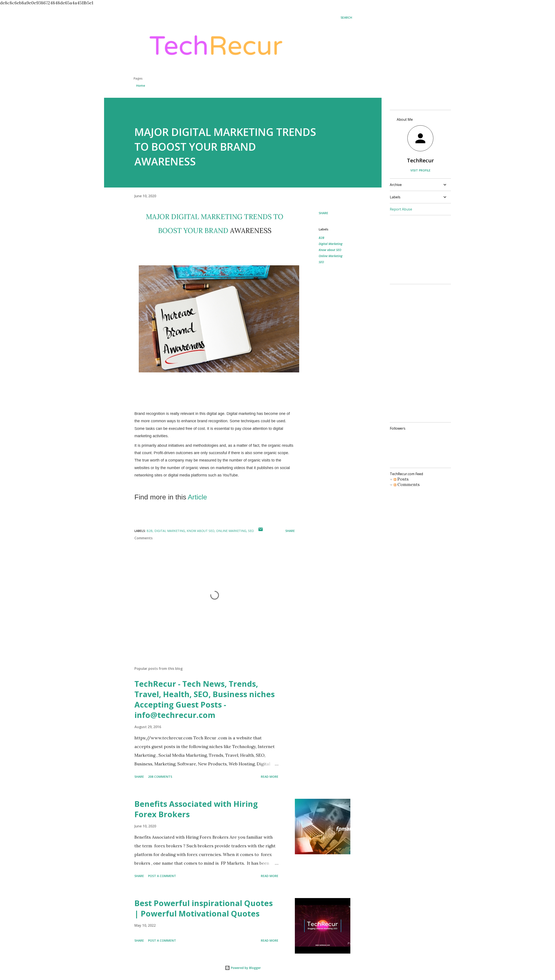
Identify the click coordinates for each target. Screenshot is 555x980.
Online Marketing (330, 256)
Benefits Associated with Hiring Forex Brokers (196, 809)
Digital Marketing (330, 244)
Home (140, 85)
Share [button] (323, 213)
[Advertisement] (422, 353)
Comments (408, 484)
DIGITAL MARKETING (206, 216)
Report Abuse (401, 209)
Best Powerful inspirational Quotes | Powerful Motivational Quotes (203, 908)
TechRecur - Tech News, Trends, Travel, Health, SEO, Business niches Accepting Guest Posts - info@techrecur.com (204, 699)
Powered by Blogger (245, 968)
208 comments (160, 777)
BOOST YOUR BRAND (193, 230)
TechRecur (420, 160)
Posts (402, 479)
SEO (321, 262)
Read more (269, 777)
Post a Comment (162, 876)
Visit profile (420, 170)
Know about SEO (330, 250)
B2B (321, 238)
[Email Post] (260, 531)
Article (197, 497)
